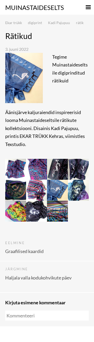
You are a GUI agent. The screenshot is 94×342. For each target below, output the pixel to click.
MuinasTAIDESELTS (34, 7)
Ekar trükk (13, 23)
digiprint (35, 23)
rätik (80, 23)
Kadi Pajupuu (59, 23)
